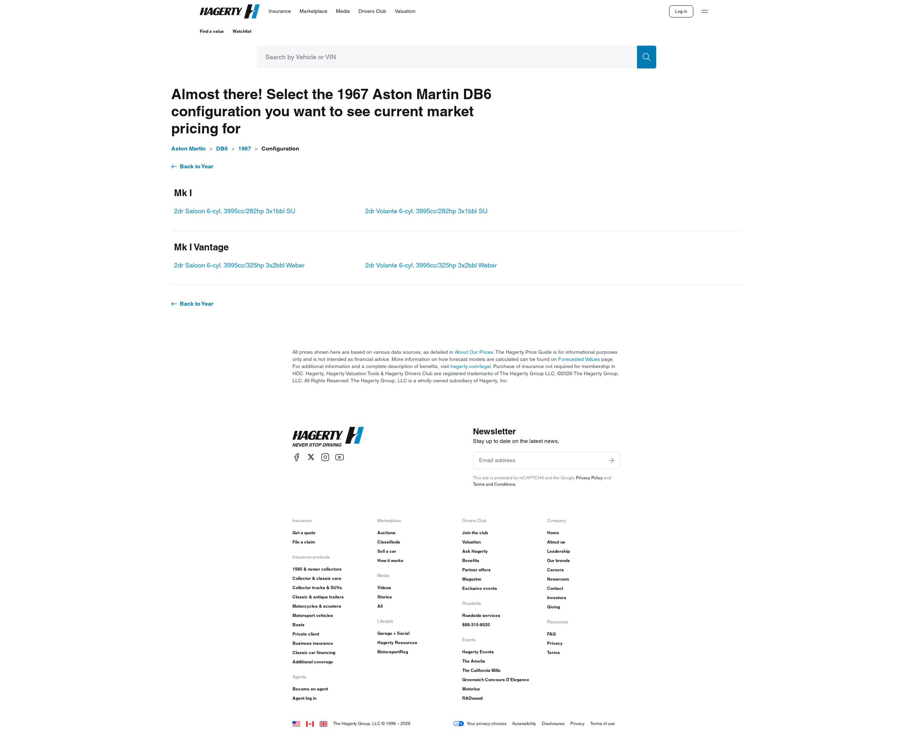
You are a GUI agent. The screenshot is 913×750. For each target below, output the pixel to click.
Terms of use (602, 723)
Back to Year (196, 166)
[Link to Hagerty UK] (323, 723)
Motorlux (471, 689)
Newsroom (558, 579)
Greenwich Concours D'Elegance (495, 679)
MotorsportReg (392, 651)
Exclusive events (479, 588)
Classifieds (388, 542)
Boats (298, 624)
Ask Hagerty (475, 551)
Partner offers (476, 569)
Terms (553, 652)
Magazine (471, 579)
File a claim (303, 542)
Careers (555, 569)
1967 (244, 149)
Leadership (558, 551)
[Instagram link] (325, 457)
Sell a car (386, 551)
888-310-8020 (476, 624)
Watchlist (242, 31)
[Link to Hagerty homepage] (328, 437)
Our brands (558, 560)
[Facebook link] (297, 457)
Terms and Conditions (494, 484)
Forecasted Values (579, 359)
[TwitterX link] (311, 457)
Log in (681, 11)
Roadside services (481, 615)
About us (556, 542)
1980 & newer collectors (317, 569)
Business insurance (312, 643)
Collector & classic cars (316, 578)
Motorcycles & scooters (316, 606)
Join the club (475, 532)
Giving (553, 606)
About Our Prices (474, 352)
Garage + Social (393, 633)
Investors (556, 597)
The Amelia (473, 661)
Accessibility (524, 723)
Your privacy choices (486, 723)
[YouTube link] (339, 457)
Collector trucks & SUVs (317, 587)
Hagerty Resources (397, 642)
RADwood (472, 698)
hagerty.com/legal (470, 366)
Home (553, 532)
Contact (555, 588)
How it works (390, 560)
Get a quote (304, 532)
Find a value (212, 31)
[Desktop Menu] (704, 11)
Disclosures (553, 723)
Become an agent (310, 689)
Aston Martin (188, 149)
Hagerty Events (478, 651)
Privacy (555, 643)
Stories (384, 597)
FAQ (551, 634)
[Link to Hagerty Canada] (310, 723)
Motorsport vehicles (312, 615)
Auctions (386, 532)
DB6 (222, 149)
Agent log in (304, 698)
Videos (384, 587)
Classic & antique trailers (318, 597)
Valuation (471, 542)
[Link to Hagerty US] (296, 723)
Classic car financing (313, 652)
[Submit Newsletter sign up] (611, 460)
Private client (305, 634)
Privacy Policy (589, 477)
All (380, 606)
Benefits (470, 560)
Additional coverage (312, 661)
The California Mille (481, 670)
